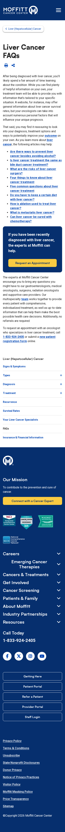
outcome (51, 135)
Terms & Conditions (16, 748)
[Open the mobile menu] (58, 10)
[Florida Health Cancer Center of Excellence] (26, 523)
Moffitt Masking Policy (18, 791)
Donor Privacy (12, 770)
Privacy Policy (12, 741)
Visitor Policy (11, 784)
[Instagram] (30, 656)
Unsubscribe (11, 755)
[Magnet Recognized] (45, 523)
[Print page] (6, 65)
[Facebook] (7, 656)
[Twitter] (18, 656)
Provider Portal (32, 707)
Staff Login (32, 717)
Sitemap (8, 806)
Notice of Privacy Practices (21, 777)
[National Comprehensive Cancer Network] (14, 540)
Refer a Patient (32, 696)
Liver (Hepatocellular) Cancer (24, 28)
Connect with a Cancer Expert (32, 501)
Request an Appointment (32, 263)
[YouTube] (42, 656)
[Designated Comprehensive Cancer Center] (9, 523)
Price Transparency (16, 799)
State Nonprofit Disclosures (21, 762)
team (24, 299)
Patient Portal (32, 686)
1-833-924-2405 (13, 337)
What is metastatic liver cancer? (32, 212)
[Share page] (13, 65)
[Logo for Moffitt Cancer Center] (32, 461)
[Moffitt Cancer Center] (20, 10)
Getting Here (32, 676)
